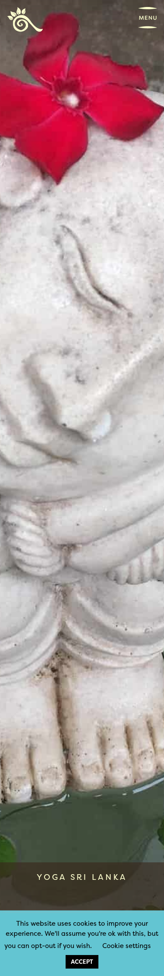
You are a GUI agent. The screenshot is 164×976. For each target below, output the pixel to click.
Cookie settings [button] (126, 945)
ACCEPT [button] (82, 962)
